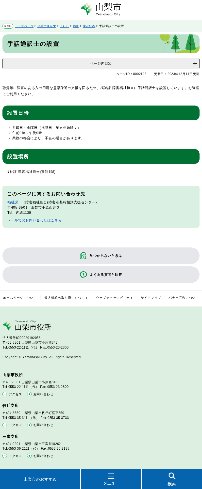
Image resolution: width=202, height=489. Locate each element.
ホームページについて (20, 298)
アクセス (15, 394)
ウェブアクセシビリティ (114, 298)
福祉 (76, 26)
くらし (64, 26)
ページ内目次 (101, 63)
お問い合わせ (43, 394)
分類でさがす (46, 26)
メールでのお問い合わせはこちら (34, 220)
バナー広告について (183, 298)
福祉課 (12, 202)
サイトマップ (151, 298)
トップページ (24, 26)
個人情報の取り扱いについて (66, 298)
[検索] (172, 479)
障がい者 (89, 26)
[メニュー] (111, 479)
